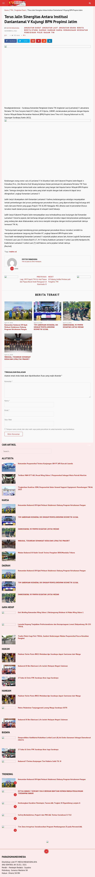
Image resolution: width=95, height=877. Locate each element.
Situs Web (8, 420)
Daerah (43, 30)
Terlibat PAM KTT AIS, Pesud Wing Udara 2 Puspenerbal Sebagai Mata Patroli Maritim (52, 475)
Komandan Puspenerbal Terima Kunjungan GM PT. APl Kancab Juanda (45, 463)
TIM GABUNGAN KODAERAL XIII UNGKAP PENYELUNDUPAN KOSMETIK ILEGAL (48, 517)
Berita (80, 28)
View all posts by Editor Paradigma (31, 261)
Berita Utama (31, 30)
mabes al (13, 251)
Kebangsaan (69, 30)
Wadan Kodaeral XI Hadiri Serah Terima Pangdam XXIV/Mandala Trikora (46, 553)
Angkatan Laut (50, 28)
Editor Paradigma (13, 28)
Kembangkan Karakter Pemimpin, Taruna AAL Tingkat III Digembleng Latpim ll (49, 803)
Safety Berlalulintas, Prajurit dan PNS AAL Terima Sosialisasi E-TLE (44, 815)
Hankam (51, 30)
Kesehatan (82, 30)
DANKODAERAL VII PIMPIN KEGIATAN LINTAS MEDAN (38, 529)
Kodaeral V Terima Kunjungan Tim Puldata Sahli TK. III (40, 761)
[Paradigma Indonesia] (17, 2)
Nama (7, 401)
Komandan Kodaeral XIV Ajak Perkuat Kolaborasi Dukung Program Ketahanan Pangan (52, 505)
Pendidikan (30, 32)
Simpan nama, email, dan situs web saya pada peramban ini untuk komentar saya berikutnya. (40, 429)
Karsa (59, 30)
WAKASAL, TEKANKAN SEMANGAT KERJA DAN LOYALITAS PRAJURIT (44, 541)
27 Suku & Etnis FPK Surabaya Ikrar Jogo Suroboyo (38, 678)
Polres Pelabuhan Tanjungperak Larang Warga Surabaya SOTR (42, 708)
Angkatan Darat (20, 10)
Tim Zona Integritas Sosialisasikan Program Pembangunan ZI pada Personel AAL (50, 827)
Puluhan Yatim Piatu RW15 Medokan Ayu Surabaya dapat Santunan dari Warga (49, 654)
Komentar (8, 381)
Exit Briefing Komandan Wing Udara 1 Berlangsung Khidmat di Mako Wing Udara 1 (50, 612)
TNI (11, 10)
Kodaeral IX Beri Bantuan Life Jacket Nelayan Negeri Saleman (43, 666)
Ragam (47, 32)
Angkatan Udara (67, 28)
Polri (40, 32)
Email (7, 410)
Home (6, 10)
